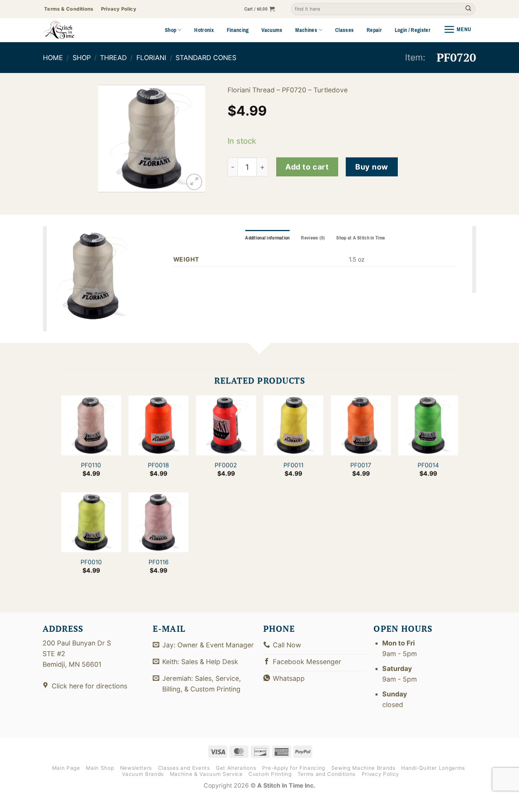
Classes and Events (184, 768)
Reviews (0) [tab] (313, 238)
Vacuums (271, 30)
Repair (374, 30)
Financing (238, 30)
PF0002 (226, 465)
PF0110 (91, 465)
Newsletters (136, 768)
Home (53, 58)
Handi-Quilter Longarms (433, 768)
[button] (259, 9)
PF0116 (158, 562)
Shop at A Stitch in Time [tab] (360, 238)
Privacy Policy (380, 774)
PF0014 (428, 465)
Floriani (151, 58)
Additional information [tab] (267, 238)
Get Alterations (236, 768)
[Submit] (468, 9)
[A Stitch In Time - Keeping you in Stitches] (69, 30)
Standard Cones (206, 58)
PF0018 (158, 465)
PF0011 (293, 465)
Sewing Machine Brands (363, 768)
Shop (170, 30)
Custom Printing (269, 774)
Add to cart (307, 166)
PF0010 (90, 562)
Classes (344, 30)
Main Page (66, 768)
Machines (306, 30)
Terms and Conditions (326, 774)
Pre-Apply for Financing (293, 768)
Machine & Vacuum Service (206, 774)
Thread (113, 58)
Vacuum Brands (143, 774)
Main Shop (100, 768)
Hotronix (204, 30)
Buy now (371, 166)
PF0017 (360, 465)
